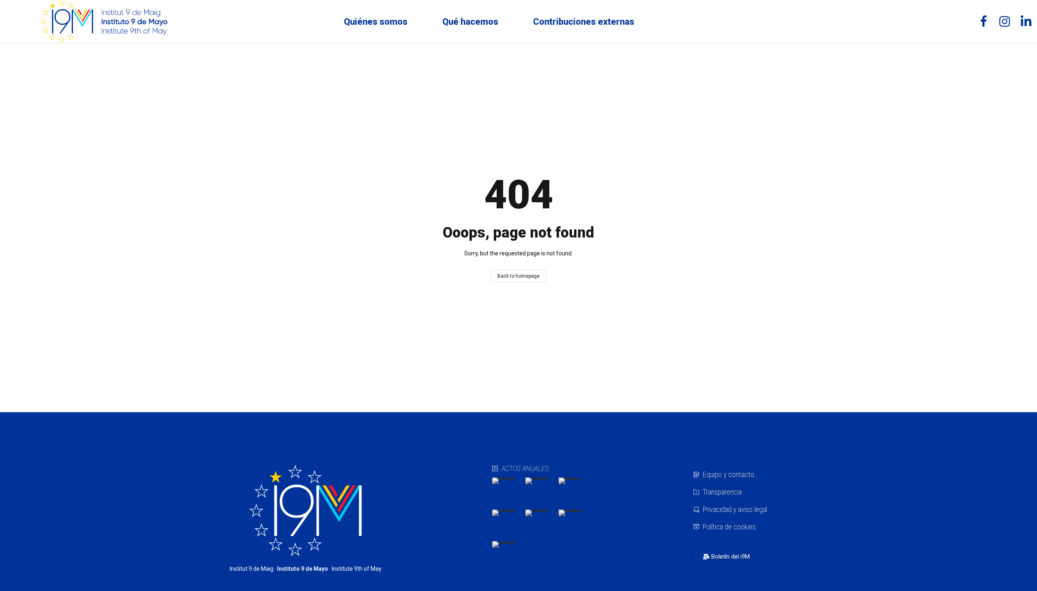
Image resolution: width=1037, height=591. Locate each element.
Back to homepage (518, 276)
